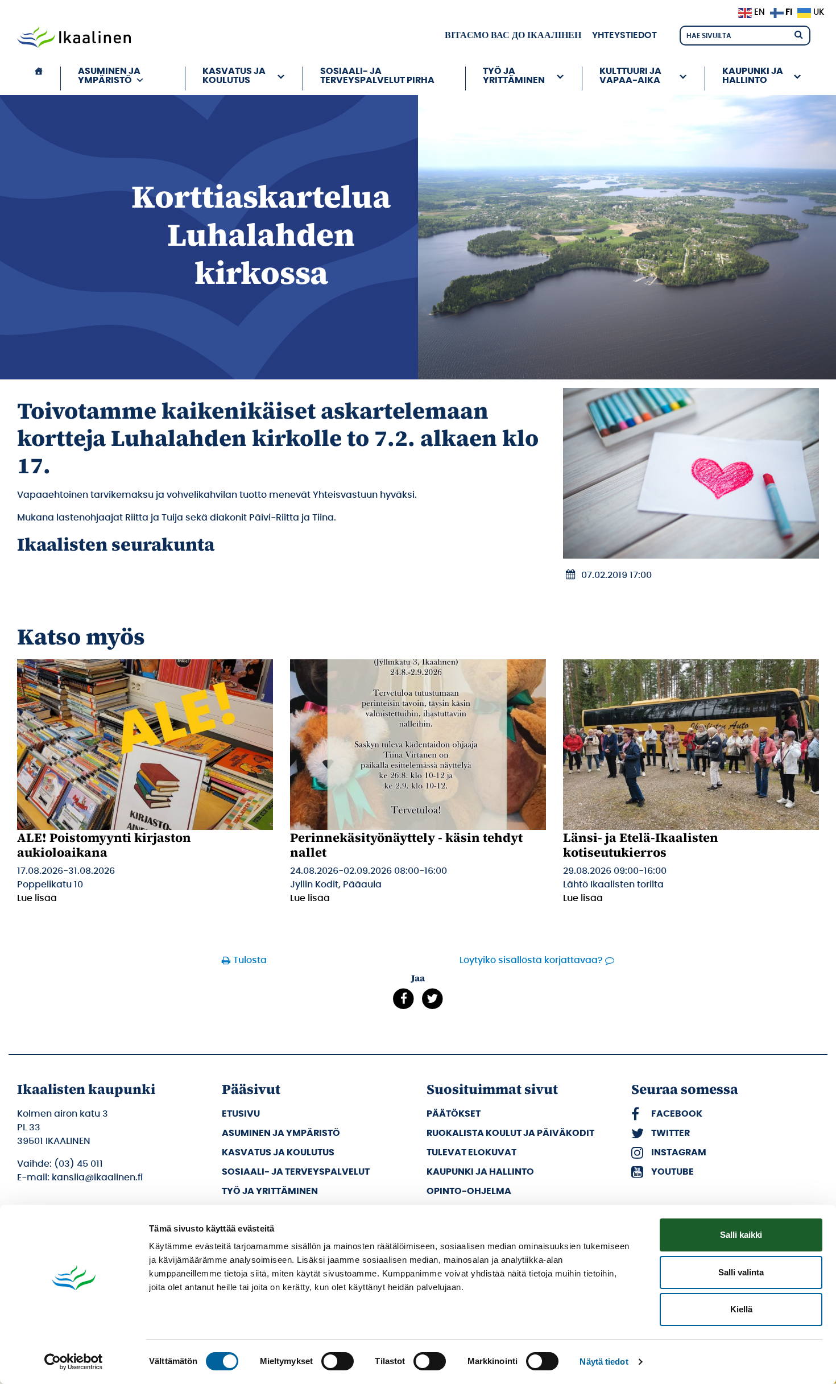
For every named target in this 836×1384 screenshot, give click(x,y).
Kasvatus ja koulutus (278, 1152)
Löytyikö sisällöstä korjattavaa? (531, 960)
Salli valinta (741, 1272)
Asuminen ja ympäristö (281, 1133)
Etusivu (241, 1113)
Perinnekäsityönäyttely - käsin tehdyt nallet (406, 845)
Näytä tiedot (604, 1361)
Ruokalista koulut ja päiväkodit (510, 1133)
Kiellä (741, 1309)
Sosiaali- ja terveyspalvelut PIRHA (377, 76)
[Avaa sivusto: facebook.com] (403, 998)
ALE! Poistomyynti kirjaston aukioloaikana (104, 845)
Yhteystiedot (624, 35)
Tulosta (250, 960)
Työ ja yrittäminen (270, 1191)
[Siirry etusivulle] (74, 38)
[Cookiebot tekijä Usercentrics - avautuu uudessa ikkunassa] (73, 1361)
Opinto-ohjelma (469, 1191)
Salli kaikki (741, 1235)
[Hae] (798, 33)
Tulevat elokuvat (471, 1152)
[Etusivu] (38, 78)
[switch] (337, 1361)
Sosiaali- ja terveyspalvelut (296, 1171)
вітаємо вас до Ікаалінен (513, 35)
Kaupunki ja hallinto (480, 1171)
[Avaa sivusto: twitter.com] (432, 998)
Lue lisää (37, 898)
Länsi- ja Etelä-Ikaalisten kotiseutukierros (640, 845)
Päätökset (454, 1113)
